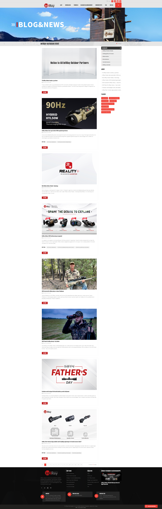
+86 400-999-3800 (78, 495)
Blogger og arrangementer (92, 480)
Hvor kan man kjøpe (70, 486)
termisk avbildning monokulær (83, 247)
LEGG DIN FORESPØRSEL (152, 506)
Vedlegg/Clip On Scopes (108, 53)
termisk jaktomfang (77, 452)
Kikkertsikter (106, 56)
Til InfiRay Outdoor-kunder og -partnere (50, 80)
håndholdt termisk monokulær (108, 103)
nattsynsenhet (104, 98)
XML (88, 486)
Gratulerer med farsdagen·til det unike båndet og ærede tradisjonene (55, 391)
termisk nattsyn (113, 100)
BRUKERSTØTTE (98, 5)
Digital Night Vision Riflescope (72, 480)
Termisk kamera (106, 62)
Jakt (61, 5)
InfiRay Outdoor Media (108, 50)
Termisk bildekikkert (52, 141)
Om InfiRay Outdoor (91, 477)
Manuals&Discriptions (70, 482)
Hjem (88, 473)
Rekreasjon (68, 5)
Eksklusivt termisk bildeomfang (65, 141)
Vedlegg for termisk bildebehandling (73, 477)
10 (69, 464)
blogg (96, 506)
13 (78, 464)
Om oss (111, 5)
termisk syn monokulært (114, 98)
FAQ (106, 5)
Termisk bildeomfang (106, 112)
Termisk (76, 5)
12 (75, 464)
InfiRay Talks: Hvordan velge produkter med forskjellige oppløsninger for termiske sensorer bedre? (61, 441)
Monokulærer (106, 59)
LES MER (44, 92)
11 (72, 464)
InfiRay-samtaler (106, 64)
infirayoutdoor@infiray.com (108, 495)
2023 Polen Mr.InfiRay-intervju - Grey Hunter (50, 341)
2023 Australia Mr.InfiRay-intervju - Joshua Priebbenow (53, 291)
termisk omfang (105, 106)
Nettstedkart (89, 484)
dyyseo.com (92, 506)
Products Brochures (70, 484)
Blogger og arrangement (86, 5)
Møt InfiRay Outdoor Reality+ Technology (50, 186)
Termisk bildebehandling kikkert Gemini (66, 247)
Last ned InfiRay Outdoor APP (93, 482)
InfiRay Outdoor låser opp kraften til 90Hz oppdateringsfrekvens (55, 130)
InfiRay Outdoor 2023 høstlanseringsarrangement (52, 236)
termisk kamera (105, 100)
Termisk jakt (89, 475)
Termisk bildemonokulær (71, 475)
